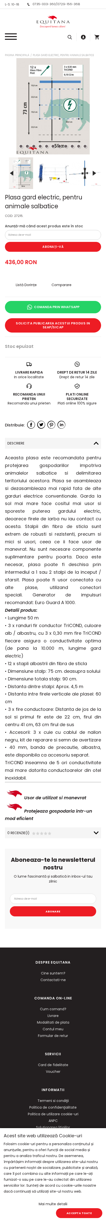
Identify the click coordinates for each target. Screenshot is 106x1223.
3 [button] (34, 146)
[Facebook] (31, 425)
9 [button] (72, 146)
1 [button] (21, 146)
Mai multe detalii (53, 1204)
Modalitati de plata (53, 1022)
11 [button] (85, 146)
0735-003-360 (44, 4)
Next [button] (94, 173)
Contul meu (53, 1029)
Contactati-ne (53, 979)
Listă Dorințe (26, 284)
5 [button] (47, 146)
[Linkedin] (61, 425)
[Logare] (83, 37)
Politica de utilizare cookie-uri (53, 1114)
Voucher (53, 1071)
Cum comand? (53, 1009)
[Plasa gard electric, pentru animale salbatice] (21, 173)
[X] (41, 425)
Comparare (61, 284)
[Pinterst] (51, 425)
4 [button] (40, 146)
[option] (53, 106)
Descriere (15, 443)
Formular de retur (53, 1035)
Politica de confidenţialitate (53, 1107)
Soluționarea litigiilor (53, 1127)
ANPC (53, 1120)
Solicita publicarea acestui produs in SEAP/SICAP (53, 325)
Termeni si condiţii (53, 1100)
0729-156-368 (68, 4)
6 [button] (53, 146)
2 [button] (27, 146)
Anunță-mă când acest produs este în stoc (44, 226)
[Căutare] (70, 37)
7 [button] (59, 146)
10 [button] (79, 146)
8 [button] (66, 146)
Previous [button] (11, 173)
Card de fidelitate (53, 1064)
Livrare (53, 1015)
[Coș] (97, 37)
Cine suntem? (53, 973)
